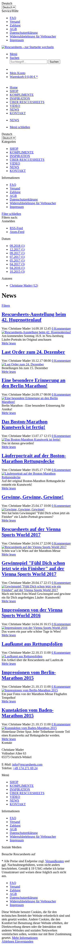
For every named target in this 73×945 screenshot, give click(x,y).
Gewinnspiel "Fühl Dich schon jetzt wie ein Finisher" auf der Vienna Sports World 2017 (33, 568)
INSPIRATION (20, 156)
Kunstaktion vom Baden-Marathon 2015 (28, 712)
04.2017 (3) (17, 264)
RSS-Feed (16, 228)
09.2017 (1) (17, 253)
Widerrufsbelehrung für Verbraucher (33, 36)
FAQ (13, 18)
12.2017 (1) (17, 249)
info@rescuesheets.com (27, 764)
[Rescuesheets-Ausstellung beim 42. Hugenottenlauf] (36, 332)
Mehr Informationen (25, 937)
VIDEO (15, 163)
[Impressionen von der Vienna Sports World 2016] (34, 628)
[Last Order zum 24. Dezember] (23, 364)
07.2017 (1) (17, 257)
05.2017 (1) (17, 260)
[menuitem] (40, 18)
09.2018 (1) (17, 245)
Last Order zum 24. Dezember (33, 352)
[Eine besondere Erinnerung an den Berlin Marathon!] (36, 402)
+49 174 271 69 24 (25, 768)
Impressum (17, 40)
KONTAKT (18, 170)
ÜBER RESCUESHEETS (27, 159)
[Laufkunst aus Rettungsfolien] (22, 656)
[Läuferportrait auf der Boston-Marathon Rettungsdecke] (36, 477)
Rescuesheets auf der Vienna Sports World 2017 (31, 531)
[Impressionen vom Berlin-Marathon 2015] (30, 690)
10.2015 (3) (17, 271)
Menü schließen (20, 127)
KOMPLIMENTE (22, 152)
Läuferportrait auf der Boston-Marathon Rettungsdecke (34, 458)
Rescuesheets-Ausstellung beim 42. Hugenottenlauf (34, 317)
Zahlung (15, 25)
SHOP (14, 148)
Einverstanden (24, 941)
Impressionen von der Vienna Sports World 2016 (32, 612)
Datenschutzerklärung (24, 32)
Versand (15, 21)
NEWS (14, 167)
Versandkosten (54, 861)
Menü (13, 54)
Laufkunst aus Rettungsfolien (32, 644)
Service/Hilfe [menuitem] (29, 25)
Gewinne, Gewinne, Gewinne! (32, 497)
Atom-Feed (17, 232)
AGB (13, 29)
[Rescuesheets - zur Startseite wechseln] (28, 47)
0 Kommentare (61, 328)
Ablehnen (8, 941)
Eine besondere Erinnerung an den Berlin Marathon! (33, 383)
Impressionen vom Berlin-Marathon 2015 (29, 675)
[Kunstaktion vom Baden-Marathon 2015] (29, 728)
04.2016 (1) (17, 268)
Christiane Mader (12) (24, 285)
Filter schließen (11, 214)
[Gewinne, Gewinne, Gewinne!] (23, 509)
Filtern (6, 305)
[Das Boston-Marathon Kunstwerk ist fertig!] (31, 439)
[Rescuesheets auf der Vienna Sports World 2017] (34, 547)
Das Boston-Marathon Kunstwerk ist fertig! (24, 424)
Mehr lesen (9, 343)
